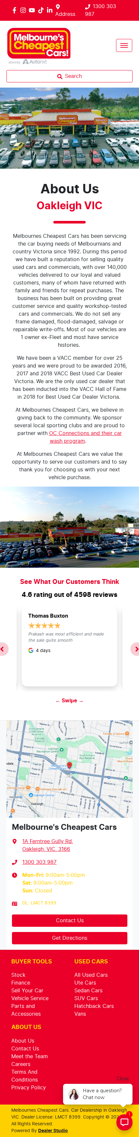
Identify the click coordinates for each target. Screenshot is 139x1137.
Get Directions (69, 938)
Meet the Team (29, 1056)
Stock (18, 975)
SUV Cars (86, 998)
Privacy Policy (28, 1087)
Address (65, 14)
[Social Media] (42, 10)
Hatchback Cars (94, 1006)
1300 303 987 (39, 862)
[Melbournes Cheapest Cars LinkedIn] (51, 10)
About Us (22, 1041)
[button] (124, 45)
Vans (80, 1014)
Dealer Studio (53, 1131)
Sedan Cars (88, 990)
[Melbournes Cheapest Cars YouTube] (33, 10)
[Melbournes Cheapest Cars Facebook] (15, 10)
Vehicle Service (29, 998)
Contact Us (70, 920)
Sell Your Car (27, 990)
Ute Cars (85, 983)
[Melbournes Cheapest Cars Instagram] (24, 10)
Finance (20, 983)
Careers (20, 1064)
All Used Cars (91, 975)
